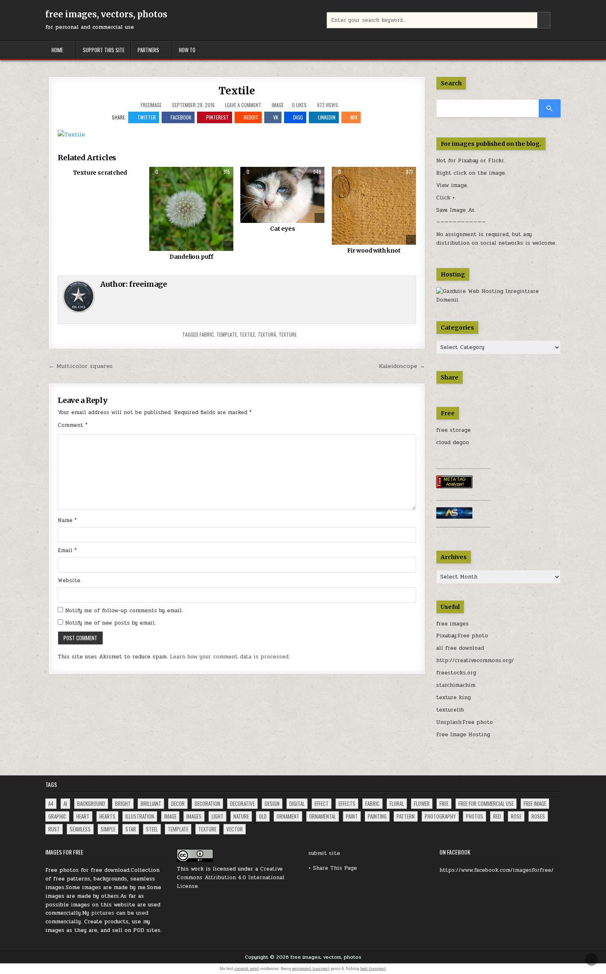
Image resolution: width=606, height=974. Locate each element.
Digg (298, 117)
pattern (406, 816)
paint (352, 816)
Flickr (496, 161)
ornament (288, 816)
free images (452, 624)
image (170, 816)
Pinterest (217, 117)
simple (108, 829)
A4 (51, 803)
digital (297, 803)
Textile (236, 90)
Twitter (146, 117)
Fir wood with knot (373, 250)
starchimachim (455, 685)
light (217, 816)
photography (440, 816)
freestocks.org (456, 673)
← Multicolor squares (81, 365)
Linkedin (327, 117)
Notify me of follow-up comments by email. (124, 610)
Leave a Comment (243, 105)
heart (82, 816)
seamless (80, 829)
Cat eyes (282, 228)
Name (67, 520)
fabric (207, 334)
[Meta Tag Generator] (454, 486)
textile (247, 334)
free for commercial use (486, 803)
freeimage (151, 105)
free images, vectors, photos (106, 14)
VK (275, 117)
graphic (57, 816)
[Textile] (71, 134)
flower (422, 803)
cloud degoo (452, 442)
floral (397, 803)
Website (69, 580)
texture (288, 334)
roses (538, 816)
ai (65, 803)
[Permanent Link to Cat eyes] (282, 195)
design (272, 803)
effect (322, 803)
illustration (139, 816)
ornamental (322, 816)
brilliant (151, 803)
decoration (207, 803)
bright (123, 803)
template (226, 334)
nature (241, 816)
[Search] (550, 108)
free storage (453, 430)
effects (346, 803)
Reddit (251, 117)
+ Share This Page (332, 868)
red (497, 816)
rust (54, 829)
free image (535, 803)
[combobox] (438, 20)
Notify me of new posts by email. (110, 623)
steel (152, 829)
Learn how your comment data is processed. (230, 657)
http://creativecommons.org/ (475, 660)
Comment (72, 425)
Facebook (181, 117)
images (194, 816)
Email (67, 550)
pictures (102, 913)
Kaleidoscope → (402, 365)
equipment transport (310, 969)
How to (187, 50)
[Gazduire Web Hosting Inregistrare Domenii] (498, 300)
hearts (107, 816)
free (444, 803)
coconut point (247, 969)
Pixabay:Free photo (462, 636)
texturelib (450, 710)
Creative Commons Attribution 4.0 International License (230, 877)
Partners (148, 50)
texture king (453, 697)
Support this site (103, 50)
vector (234, 829)
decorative (242, 803)
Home (57, 50)
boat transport (373, 969)
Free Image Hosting (463, 734)
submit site (324, 853)
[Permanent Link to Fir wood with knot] (374, 206)
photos (474, 816)
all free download (460, 648)
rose (516, 816)
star (130, 829)
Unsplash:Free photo (464, 722)
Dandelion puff (191, 256)
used (142, 913)
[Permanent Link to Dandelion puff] (191, 209)
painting (377, 816)
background (91, 803)
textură (267, 334)
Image (278, 104)
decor (178, 803)
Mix (353, 117)
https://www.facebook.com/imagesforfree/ (496, 870)
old (263, 816)
